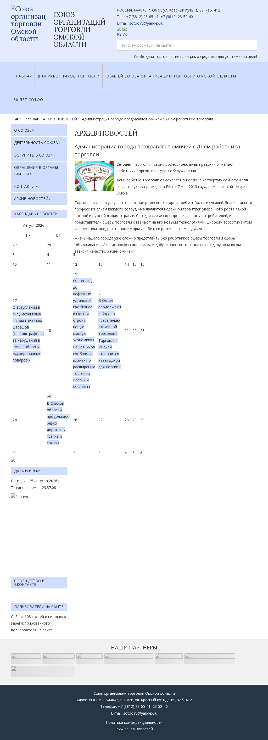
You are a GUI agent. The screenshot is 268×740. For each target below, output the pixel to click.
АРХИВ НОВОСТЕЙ (60, 118)
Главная (23, 76)
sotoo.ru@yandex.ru (146, 23)
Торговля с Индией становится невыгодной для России (109, 353)
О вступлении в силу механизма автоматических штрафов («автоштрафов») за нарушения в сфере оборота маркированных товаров (28, 334)
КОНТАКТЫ (24, 186)
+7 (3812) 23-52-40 (176, 16)
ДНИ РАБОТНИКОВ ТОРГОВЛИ (68, 76)
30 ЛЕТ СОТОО (28, 99)
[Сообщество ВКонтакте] (187, 32)
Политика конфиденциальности (134, 722)
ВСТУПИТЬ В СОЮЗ (32, 155)
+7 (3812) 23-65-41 (142, 16)
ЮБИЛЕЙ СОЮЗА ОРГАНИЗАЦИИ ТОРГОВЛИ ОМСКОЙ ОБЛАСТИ (170, 76)
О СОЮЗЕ (22, 130)
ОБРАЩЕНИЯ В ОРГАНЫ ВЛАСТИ (36, 170)
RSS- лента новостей (134, 728)
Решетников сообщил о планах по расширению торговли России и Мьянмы (84, 366)
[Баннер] (39, 532)
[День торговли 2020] (94, 176)
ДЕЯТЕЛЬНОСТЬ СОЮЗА (36, 142)
